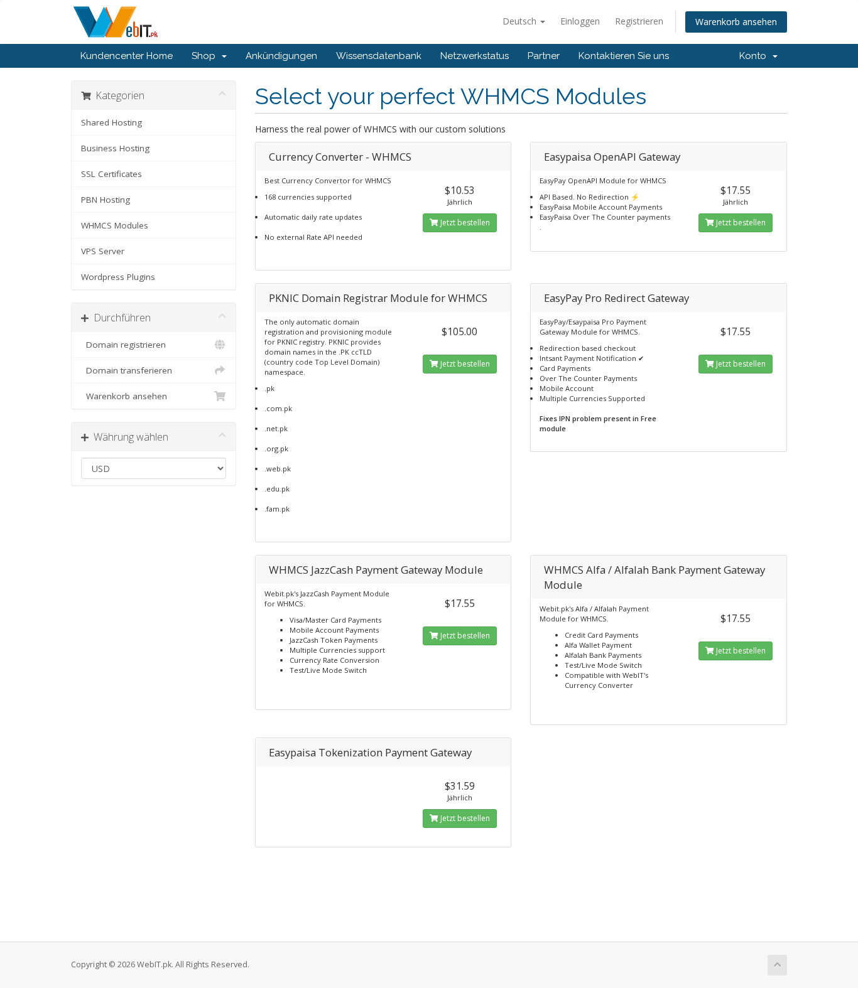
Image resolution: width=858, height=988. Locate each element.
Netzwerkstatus (474, 56)
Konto (755, 56)
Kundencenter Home (126, 56)
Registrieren (639, 21)
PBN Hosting (105, 199)
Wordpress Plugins (118, 276)
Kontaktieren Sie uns (623, 56)
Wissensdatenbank (378, 56)
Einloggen (580, 21)
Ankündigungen (281, 56)
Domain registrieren (123, 344)
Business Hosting (115, 148)
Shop (206, 56)
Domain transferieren (126, 370)
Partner (544, 56)
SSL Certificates (111, 174)
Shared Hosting (111, 122)
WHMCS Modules (114, 225)
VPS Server (102, 251)
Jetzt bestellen (464, 222)
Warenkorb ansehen (736, 22)
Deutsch (520, 21)
